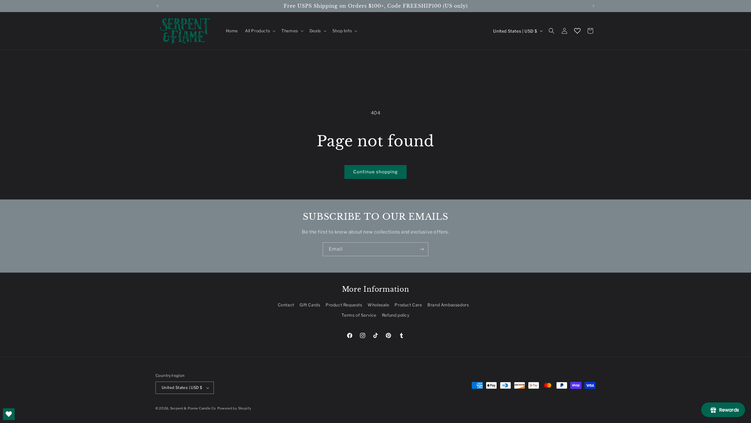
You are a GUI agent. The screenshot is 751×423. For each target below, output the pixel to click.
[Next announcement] (593, 5)
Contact (286, 304)
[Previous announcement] (157, 5)
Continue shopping (375, 171)
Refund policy (396, 315)
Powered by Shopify (234, 408)
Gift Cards (310, 304)
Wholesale (378, 304)
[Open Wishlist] (577, 30)
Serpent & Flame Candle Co (193, 408)
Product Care (408, 304)
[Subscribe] (421, 249)
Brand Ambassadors (448, 304)
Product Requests (344, 304)
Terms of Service (358, 315)
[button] (259, 31)
